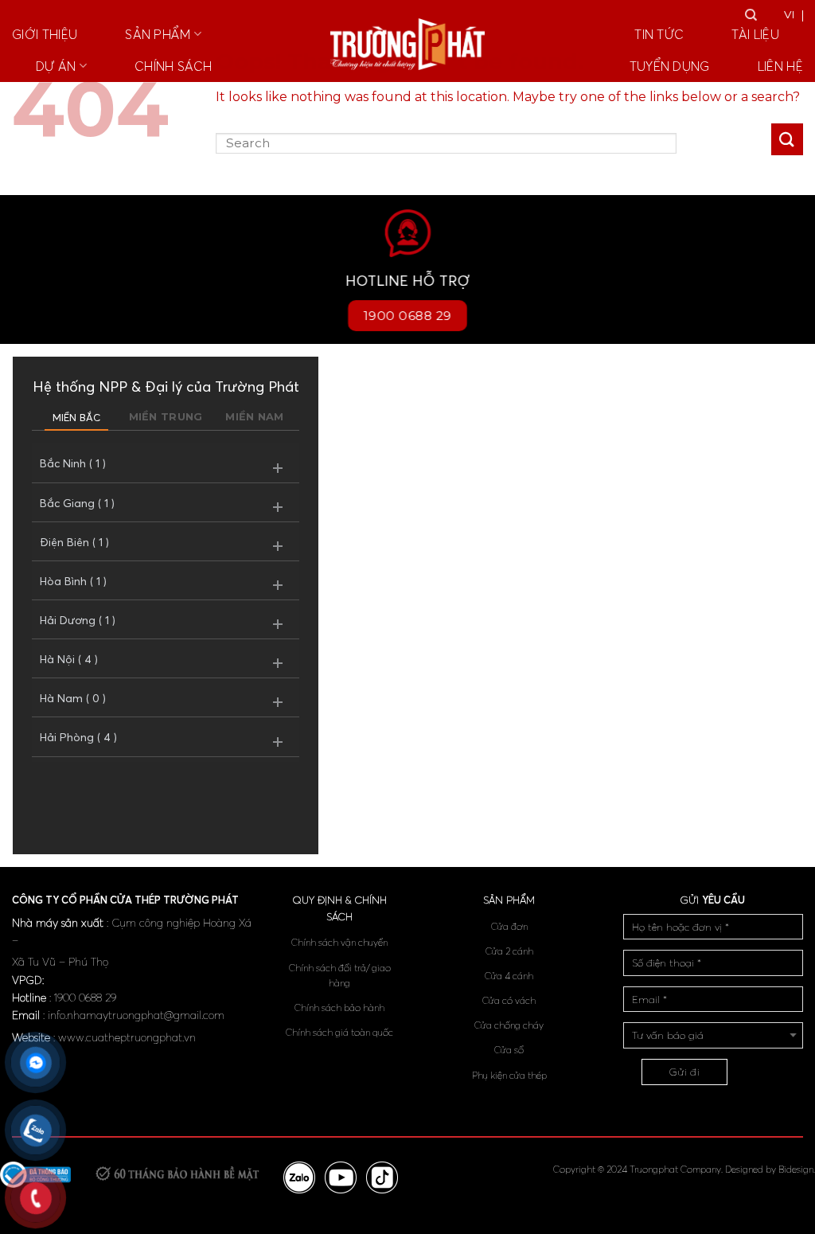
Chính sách (173, 66)
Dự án (56, 66)
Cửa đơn (509, 926)
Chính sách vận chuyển (339, 942)
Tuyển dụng (670, 66)
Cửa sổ (509, 1050)
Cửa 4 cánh (509, 976)
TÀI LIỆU (755, 34)
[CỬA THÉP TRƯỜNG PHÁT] (408, 44)
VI (789, 14)
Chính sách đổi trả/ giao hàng (340, 975)
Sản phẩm (158, 34)
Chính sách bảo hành (339, 1007)
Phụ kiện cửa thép (509, 1075)
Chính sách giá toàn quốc (339, 1032)
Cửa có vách (509, 1000)
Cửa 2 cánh (509, 951)
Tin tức (659, 34)
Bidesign (795, 1169)
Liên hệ (780, 66)
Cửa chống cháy (509, 1025)
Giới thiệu (44, 34)
